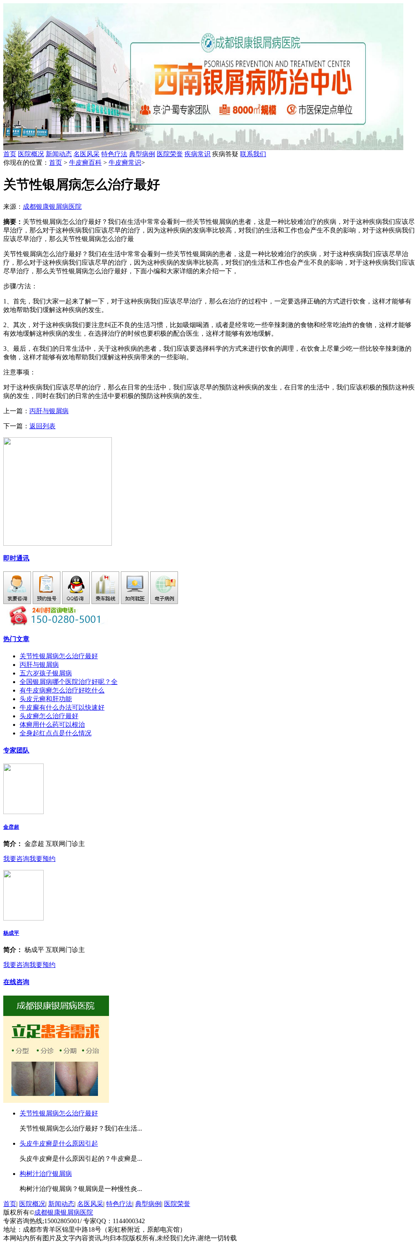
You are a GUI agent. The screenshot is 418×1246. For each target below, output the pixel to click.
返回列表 (42, 426)
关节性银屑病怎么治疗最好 (59, 656)
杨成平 (11, 933)
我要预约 (42, 858)
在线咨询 (16, 981)
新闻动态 (59, 153)
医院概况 (31, 153)
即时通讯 (16, 558)
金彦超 (11, 827)
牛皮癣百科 (85, 162)
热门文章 (16, 638)
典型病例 (142, 153)
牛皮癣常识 (125, 162)
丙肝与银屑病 (49, 410)
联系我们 (253, 153)
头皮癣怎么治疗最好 (49, 716)
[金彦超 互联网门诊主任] (23, 811)
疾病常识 (198, 153)
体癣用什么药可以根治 (52, 724)
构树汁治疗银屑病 (46, 1173)
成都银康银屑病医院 (52, 206)
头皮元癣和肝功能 (46, 698)
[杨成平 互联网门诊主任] (23, 918)
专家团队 (16, 750)
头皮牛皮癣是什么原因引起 (59, 1143)
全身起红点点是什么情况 (55, 733)
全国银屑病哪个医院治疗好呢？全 (69, 681)
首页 (9, 153)
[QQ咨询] (76, 601)
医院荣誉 (170, 153)
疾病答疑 (239, 153)
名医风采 (86, 153)
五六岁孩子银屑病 (46, 673)
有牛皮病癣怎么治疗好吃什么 (62, 690)
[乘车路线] (105, 601)
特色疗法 (114, 153)
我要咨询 (16, 858)
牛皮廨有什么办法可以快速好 (62, 707)
